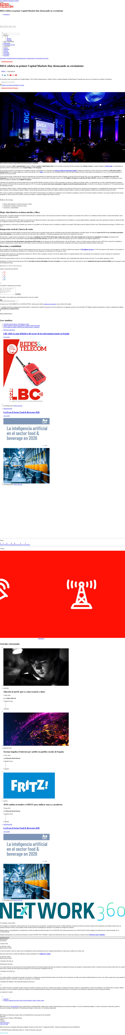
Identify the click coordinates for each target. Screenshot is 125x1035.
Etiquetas (11, 1000)
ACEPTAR (3, 940)
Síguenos (6, 999)
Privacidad (29, 1000)
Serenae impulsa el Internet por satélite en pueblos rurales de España (21, 325)
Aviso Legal (22, 1000)
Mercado (14, 58)
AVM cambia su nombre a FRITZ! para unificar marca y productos (21, 327)
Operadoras (6, 14)
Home (3, 71)
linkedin (9, 38)
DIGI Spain (109, 166)
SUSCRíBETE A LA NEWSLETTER (9, 308)
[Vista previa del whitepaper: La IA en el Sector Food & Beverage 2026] (64, 451)
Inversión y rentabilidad (10, 207)
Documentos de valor (9, 44)
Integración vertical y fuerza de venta (15, 206)
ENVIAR (18, 294)
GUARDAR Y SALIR (6, 992)
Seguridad (9, 58)
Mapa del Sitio (4, 1033)
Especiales (6, 52)
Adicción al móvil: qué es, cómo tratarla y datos (16, 324)
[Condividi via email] (11, 75)
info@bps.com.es (4, 1022)
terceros (47, 307)
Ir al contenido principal (6, 0)
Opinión (5, 51)
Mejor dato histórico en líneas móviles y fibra (17, 204)
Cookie (34, 1000)
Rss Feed (9, 40)
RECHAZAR (4, 939)
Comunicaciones (30, 58)
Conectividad (38, 58)
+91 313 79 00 (4, 1024)
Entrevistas (6, 49)
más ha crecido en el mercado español (65, 170)
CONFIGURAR (4, 937)
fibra (41, 172)
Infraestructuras (21, 58)
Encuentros (6, 54)
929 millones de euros (87, 249)
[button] (62, 2)
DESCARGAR (18, 405)
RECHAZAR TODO (6, 948)
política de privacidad (50, 304)
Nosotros (5, 1000)
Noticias (5, 48)
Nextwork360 (14, 1006)
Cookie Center (40, 1000)
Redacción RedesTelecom (9, 88)
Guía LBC (6, 55)
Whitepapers (6, 43)
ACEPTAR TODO (5, 946)
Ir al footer (16, 0)
